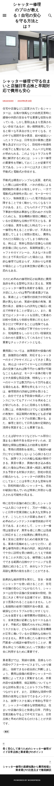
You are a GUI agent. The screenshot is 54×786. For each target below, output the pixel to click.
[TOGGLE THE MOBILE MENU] (4, 15)
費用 (6, 732)
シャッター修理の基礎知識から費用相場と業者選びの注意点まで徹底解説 (27, 768)
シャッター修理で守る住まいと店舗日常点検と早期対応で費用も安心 (27, 85)
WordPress (34, 780)
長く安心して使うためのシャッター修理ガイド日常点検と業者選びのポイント (27, 750)
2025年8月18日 (25, 101)
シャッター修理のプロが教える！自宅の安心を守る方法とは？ (27, 15)
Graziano (8, 101)
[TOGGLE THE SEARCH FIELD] (49, 15)
